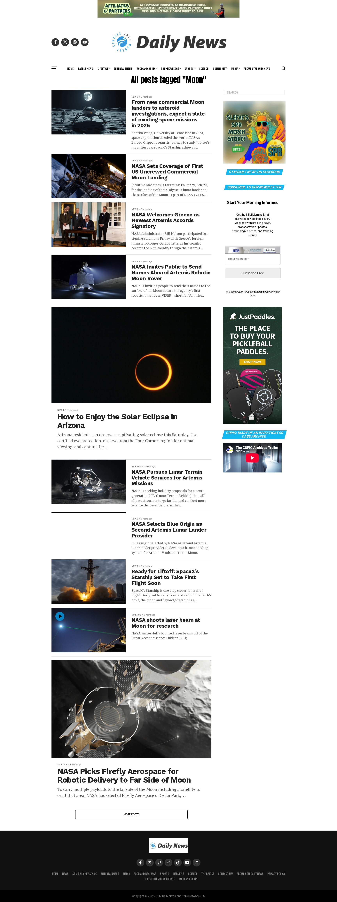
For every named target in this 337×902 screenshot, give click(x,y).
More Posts (131, 814)
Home (70, 68)
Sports (188, 68)
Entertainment (123, 68)
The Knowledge (170, 68)
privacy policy (262, 291)
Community (220, 68)
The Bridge (207, 874)
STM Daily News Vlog (84, 874)
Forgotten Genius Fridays (159, 879)
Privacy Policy (276, 874)
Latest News (85, 68)
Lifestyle (103, 68)
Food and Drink (146, 68)
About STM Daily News (257, 68)
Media (234, 68)
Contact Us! (225, 874)
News (65, 874)
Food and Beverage (145, 874)
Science (203, 68)
